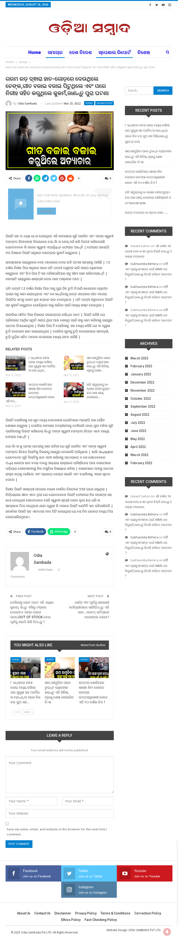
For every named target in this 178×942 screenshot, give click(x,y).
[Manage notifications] (167, 932)
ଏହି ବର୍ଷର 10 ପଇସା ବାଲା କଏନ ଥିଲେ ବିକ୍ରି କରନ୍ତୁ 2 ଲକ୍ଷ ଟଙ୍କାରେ (148, 251)
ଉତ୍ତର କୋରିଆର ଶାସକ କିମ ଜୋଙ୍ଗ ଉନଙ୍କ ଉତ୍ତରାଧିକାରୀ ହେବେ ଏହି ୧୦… (30, 393)
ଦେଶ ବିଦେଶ (80, 52)
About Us (23, 913)
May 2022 (137, 439)
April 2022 (138, 447)
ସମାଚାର (55, 52)
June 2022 (138, 431)
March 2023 (139, 358)
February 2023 (141, 366)
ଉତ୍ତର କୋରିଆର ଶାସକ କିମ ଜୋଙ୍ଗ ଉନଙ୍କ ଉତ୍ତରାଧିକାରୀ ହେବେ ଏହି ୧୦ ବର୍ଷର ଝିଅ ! (145, 177)
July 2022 (137, 423)
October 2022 (140, 398)
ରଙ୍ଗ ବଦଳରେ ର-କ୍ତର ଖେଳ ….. (146, 212)
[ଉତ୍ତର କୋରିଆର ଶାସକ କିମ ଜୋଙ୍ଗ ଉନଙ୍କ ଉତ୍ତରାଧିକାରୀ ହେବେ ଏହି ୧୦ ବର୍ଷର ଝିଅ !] (15, 389)
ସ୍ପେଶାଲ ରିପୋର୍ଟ (115, 52)
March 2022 (139, 455)
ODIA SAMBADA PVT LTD (144, 930)
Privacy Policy (86, 913)
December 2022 (142, 382)
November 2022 (142, 390)
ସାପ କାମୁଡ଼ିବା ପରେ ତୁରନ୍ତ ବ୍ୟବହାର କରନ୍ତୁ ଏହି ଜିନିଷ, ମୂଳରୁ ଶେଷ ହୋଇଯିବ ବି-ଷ (148, 156)
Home (34, 52)
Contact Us (42, 913)
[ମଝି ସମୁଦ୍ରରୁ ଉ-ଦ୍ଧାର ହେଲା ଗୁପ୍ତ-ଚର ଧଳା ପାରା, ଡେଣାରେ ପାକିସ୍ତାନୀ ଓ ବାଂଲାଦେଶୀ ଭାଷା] (74, 389)
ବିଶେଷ (143, 52)
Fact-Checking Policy (101, 920)
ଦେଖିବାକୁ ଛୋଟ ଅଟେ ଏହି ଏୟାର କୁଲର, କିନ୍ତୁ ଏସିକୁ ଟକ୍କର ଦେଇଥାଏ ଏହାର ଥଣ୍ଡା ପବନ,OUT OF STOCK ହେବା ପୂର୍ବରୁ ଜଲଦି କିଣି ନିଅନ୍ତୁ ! (32, 612)
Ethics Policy (71, 920)
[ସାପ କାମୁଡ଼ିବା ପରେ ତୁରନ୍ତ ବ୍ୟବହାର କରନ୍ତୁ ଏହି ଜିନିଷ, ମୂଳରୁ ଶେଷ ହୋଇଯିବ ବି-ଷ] (74, 363)
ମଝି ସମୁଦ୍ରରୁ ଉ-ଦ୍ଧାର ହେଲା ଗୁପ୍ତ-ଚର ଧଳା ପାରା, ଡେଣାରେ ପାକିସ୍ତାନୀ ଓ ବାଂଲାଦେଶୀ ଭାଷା (148, 197)
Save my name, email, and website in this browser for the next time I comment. (57, 831)
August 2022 (139, 414)
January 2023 (140, 374)
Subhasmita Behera (144, 264)
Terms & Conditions (115, 913)
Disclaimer (62, 913)
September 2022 (142, 406)
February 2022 (141, 463)
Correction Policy (147, 913)
